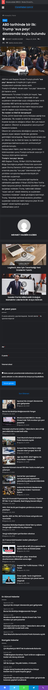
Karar (14, 15)
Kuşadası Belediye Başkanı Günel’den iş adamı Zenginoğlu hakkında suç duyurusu (22, 526)
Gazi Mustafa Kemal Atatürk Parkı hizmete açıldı (29, 439)
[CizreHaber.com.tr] (24, 7)
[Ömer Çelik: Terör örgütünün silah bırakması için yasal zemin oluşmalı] (8, 579)
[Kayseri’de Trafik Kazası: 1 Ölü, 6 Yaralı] (8, 568)
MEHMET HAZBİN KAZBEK (14, 39)
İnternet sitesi (7, 364)
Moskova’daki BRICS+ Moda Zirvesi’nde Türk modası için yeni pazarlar (31, 420)
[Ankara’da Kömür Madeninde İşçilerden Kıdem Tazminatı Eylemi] (8, 490)
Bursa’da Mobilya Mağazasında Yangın (19, 411)
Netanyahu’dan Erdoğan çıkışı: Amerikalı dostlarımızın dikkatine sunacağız (19, 558)
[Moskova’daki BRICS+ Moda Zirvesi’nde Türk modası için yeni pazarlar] (8, 421)
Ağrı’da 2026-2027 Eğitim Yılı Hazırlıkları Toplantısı (29, 458)
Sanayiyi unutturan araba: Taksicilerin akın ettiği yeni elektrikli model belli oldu (23, 430)
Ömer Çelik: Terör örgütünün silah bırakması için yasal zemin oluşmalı (30, 578)
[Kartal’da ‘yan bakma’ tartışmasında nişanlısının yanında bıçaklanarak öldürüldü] (8, 479)
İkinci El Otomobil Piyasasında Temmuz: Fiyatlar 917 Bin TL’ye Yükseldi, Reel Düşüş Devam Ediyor (22, 499)
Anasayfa (7, 15)
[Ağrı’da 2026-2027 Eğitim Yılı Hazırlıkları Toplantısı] (8, 460)
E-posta (5, 356)
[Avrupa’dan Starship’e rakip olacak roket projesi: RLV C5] (8, 450)
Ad (3, 347)
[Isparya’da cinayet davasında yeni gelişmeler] (8, 404)
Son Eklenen (24, 393)
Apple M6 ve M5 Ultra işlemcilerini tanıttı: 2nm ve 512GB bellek (31, 547)
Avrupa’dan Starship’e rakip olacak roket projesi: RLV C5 (29, 449)
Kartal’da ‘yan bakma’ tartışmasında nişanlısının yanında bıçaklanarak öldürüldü (30, 478)
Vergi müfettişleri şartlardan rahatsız (18, 533)
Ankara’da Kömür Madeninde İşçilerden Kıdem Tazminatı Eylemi (29, 489)
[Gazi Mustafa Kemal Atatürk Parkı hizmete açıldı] (8, 441)
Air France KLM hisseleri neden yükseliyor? (20, 540)
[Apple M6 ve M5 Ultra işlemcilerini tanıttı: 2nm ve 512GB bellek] (8, 549)
